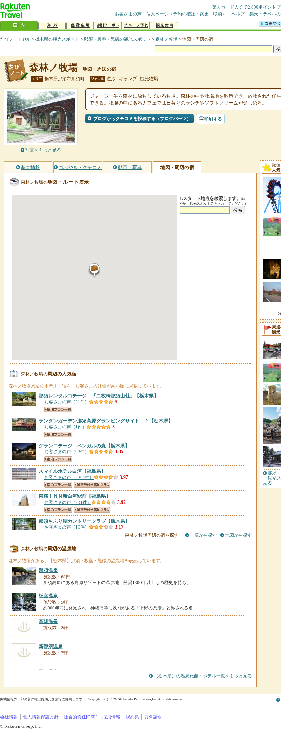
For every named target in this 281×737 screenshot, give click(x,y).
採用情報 (111, 717)
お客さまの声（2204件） (69, 477)
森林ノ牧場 (166, 39)
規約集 (132, 717)
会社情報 (9, 717)
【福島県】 (72, 471)
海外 (52, 26)
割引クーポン (108, 26)
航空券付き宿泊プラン (92, 485)
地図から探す (238, 535)
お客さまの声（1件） (65, 427)
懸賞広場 (80, 26)
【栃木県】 (99, 395)
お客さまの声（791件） (67, 502)
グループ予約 (136, 26)
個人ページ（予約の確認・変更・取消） (186, 13)
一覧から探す (203, 535)
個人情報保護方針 (41, 717)
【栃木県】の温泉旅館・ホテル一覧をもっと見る (203, 675)
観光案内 (164, 26)
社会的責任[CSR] (80, 717)
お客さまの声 (128, 13)
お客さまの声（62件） (66, 451)
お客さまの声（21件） (66, 401)
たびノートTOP (15, 39)
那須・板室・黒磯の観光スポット (117, 39)
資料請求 (153, 717)
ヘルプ (238, 13)
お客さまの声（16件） (66, 527)
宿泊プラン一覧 (58, 409)
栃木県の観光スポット (57, 39)
